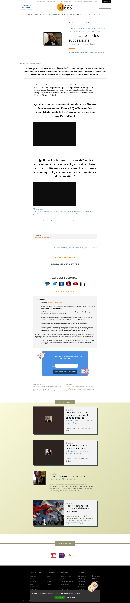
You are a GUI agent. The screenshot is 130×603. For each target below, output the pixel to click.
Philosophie (65, 14)
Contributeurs (65, 584)
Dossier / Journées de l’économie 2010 (87, 28)
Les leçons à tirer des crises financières (77, 447)
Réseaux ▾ (96, 1)
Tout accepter (60, 597)
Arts (49, 14)
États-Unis (38, 63)
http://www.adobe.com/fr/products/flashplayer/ (60, 214)
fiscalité (23, 63)
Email (53, 366)
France (33, 63)
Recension (70, 503)
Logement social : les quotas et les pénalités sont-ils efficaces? (78, 415)
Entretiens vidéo (89, 23)
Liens (62, 587)
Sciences (79, 14)
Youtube (96, 579)
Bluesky (82, 579)
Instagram (83, 587)
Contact (63, 579)
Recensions (92, 14)
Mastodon (83, 581)
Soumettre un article (41, 1)
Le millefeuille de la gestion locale (67, 476)
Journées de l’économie (54, 303)
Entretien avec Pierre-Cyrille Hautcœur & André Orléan (78, 452)
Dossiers (49, 584)
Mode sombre (88, 1)
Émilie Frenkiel (75, 52)
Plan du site (64, 589)
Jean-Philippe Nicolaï (86, 52)
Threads (82, 584)
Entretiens (100, 14)
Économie (43, 14)
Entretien (72, 23)
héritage (28, 63)
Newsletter (83, 576)
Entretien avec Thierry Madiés (62, 479)
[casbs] (53, 555)
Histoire (72, 14)
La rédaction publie (54, 1)
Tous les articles (78, 1)
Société (36, 14)
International (56, 14)
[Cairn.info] (73, 555)
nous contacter (67, 221)
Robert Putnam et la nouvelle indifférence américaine (77, 508)
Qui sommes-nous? (66, 1)
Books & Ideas (106, 1)
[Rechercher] (109, 7)
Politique (29, 14)
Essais (85, 14)
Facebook (97, 576)
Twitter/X (82, 589)
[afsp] (62, 555)
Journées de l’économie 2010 (43, 237)
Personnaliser (71, 597)
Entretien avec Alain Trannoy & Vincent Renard (79, 421)
